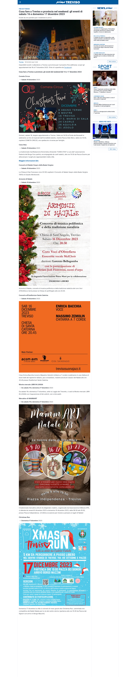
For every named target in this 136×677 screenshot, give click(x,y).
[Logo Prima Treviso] (68, 2)
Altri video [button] (113, 149)
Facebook (67, 67)
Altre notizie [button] (112, 61)
